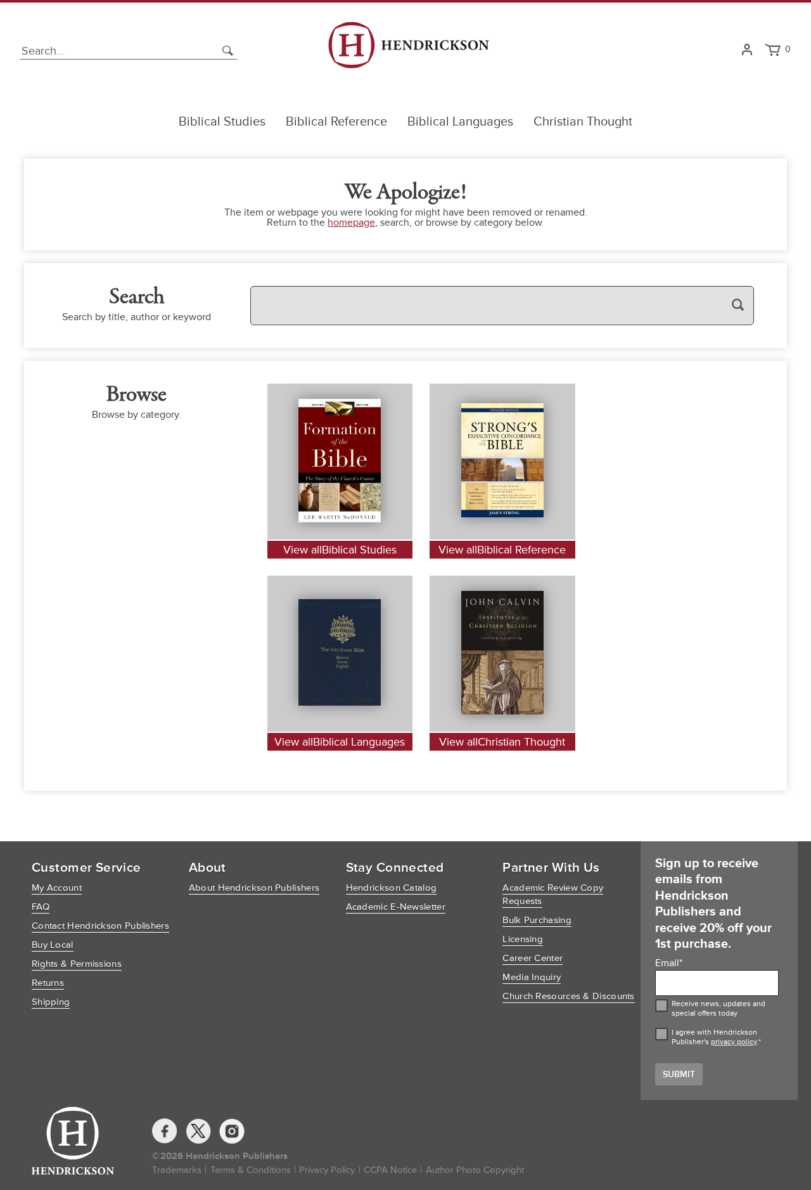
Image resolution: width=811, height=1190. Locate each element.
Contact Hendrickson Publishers (100, 926)
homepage (351, 222)
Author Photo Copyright (475, 1170)
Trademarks (176, 1170)
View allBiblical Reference (502, 550)
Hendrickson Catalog (391, 888)
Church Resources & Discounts (568, 996)
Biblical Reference (336, 121)
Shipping (51, 1002)
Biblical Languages (460, 121)
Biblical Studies (222, 121)
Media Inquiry (531, 977)
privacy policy (734, 1042)
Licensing (522, 939)
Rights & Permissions (77, 964)
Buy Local (52, 945)
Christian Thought (582, 121)
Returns (48, 983)
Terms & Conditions (250, 1170)
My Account (57, 888)
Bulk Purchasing (537, 920)
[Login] (746, 50)
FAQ (40, 907)
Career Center (532, 958)
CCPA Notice (390, 1170)
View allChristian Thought (502, 742)
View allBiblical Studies (340, 550)
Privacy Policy (327, 1170)
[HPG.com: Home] (408, 51)
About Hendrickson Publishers (254, 888)
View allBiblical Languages (339, 742)
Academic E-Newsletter (395, 907)
